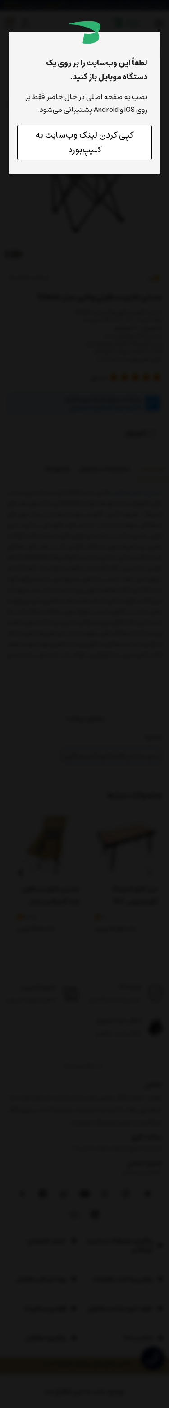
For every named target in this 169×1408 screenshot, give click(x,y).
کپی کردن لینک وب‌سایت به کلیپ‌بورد (84, 142)
